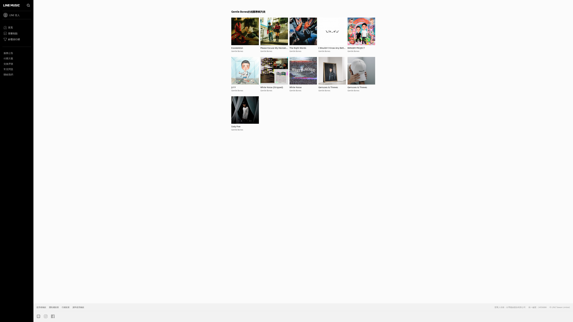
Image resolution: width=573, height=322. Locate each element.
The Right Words (297, 48)
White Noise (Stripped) (271, 87)
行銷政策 (66, 307)
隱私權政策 (54, 307)
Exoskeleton (237, 48)
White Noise (295, 87)
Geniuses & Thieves (328, 87)
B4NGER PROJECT (356, 48)
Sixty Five (235, 126)
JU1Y (233, 87)
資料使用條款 (78, 307)
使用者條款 (41, 307)
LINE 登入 (14, 15)
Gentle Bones (237, 51)
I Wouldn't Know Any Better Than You (332, 48)
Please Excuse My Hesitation (273, 48)
